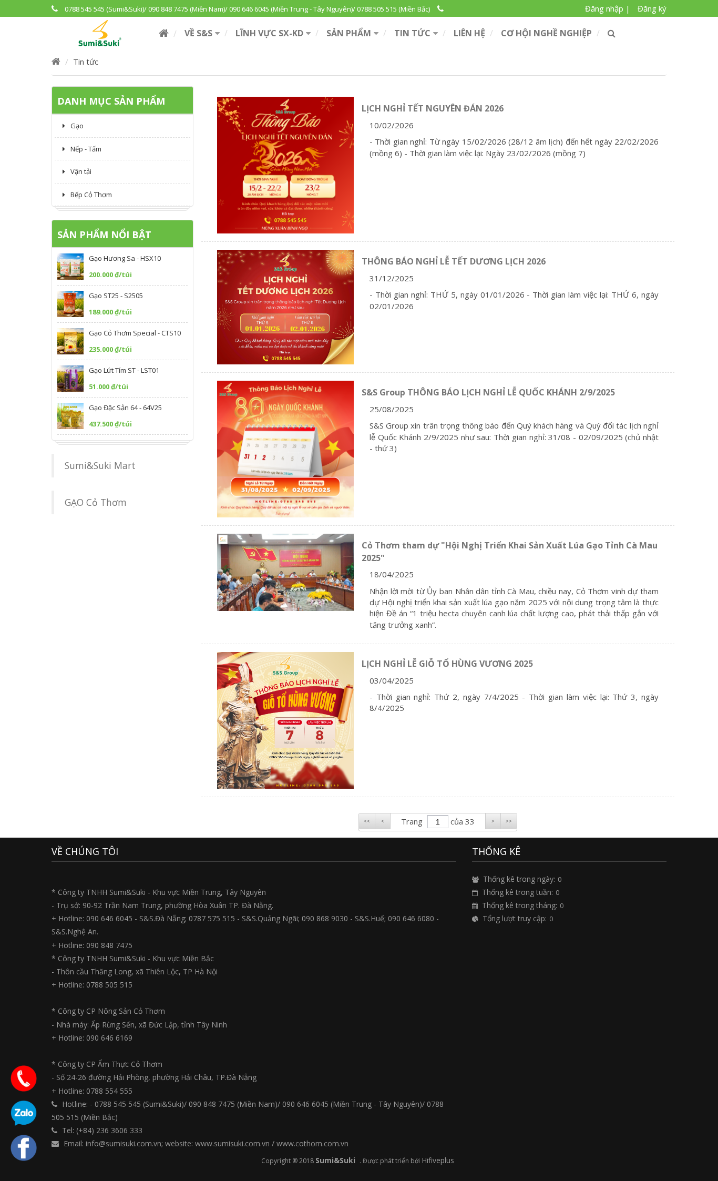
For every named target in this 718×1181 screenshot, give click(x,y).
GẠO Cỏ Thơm (96, 502)
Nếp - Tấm (85, 149)
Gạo (77, 125)
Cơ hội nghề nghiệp (546, 33)
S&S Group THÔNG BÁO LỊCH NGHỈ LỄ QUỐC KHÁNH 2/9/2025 (488, 392)
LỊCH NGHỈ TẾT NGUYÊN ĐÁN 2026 (433, 108)
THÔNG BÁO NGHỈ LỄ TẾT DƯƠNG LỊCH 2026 (454, 261)
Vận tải (80, 171)
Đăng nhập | (607, 8)
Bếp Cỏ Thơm (91, 194)
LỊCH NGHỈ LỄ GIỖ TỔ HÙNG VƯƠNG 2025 (447, 663)
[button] (202, 33)
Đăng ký (652, 8)
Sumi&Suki (335, 1160)
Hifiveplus (438, 1160)
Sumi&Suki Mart (100, 465)
